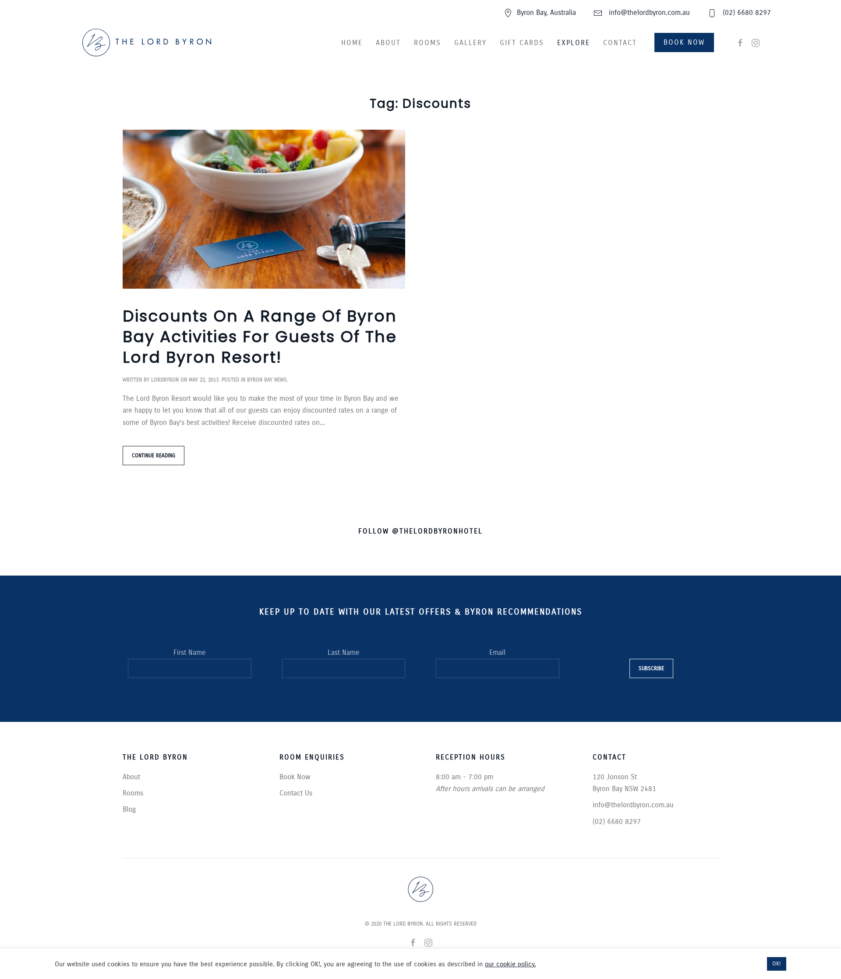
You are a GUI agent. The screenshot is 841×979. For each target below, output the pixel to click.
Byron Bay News (267, 380)
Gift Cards (522, 43)
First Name (189, 652)
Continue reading (153, 455)
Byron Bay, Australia (546, 12)
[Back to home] (146, 42)
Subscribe (651, 668)
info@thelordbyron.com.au (648, 12)
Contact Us (295, 793)
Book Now (684, 42)
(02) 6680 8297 (746, 12)
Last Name (344, 652)
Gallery (470, 43)
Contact (620, 43)
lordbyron (165, 380)
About (388, 43)
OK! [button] (776, 963)
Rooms (427, 43)
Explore (573, 43)
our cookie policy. (510, 964)
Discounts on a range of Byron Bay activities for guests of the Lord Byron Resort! (260, 336)
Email (497, 652)
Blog (129, 809)
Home (352, 43)
